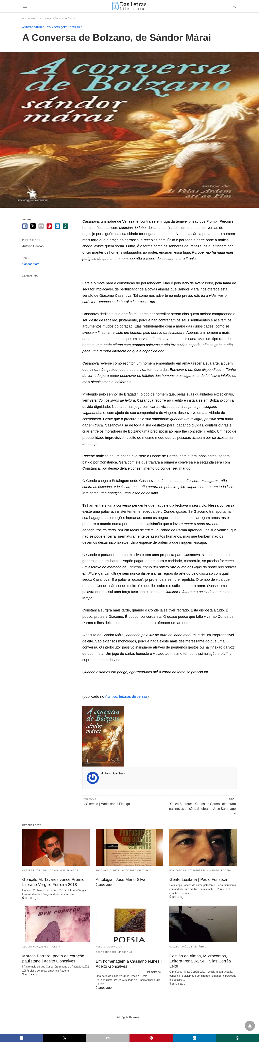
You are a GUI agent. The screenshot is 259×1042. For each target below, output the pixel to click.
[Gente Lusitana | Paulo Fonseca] (203, 847)
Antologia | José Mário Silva (120, 879)
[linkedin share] (57, 226)
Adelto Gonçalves (35, 947)
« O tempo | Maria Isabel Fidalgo (106, 804)
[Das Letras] (129, 6)
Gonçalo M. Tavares (64, 870)
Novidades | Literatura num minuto (194, 870)
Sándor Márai (31, 264)
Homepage (29, 18)
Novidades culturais (137, 870)
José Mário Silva (108, 870)
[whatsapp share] (65, 226)
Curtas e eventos (35, 870)
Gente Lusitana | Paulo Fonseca (198, 879)
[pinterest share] (49, 226)
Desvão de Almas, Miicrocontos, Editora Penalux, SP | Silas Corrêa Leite (200, 961)
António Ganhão (33, 27)
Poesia (226, 870)
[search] (234, 6)
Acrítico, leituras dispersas (126, 696)
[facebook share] (25, 226)
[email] (108, 1038)
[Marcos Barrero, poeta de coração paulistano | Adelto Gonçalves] (56, 924)
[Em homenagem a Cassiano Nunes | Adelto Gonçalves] (129, 924)
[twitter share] (33, 226)
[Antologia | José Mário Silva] (129, 847)
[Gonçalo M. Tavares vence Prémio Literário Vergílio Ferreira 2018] (56, 847)
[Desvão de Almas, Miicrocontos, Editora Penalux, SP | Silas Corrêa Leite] (203, 924)
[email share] (41, 226)
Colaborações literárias (57, 18)
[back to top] (250, 1026)
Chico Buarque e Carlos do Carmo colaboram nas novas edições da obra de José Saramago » (202, 808)
